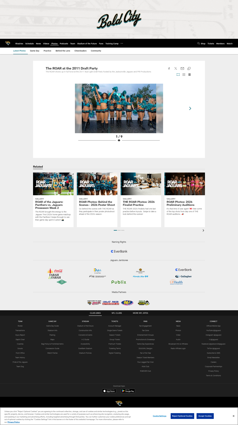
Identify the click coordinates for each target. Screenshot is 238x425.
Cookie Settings (159, 416)
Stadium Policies (85, 353)
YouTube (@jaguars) (213, 330)
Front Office (20, 353)
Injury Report (20, 335)
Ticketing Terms (115, 348)
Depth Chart (20, 339)
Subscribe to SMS (213, 353)
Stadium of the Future (85, 326)
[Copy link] (189, 68)
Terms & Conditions (213, 375)
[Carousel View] (178, 75)
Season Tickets (114, 335)
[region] (119, 416)
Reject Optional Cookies (182, 416)
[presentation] (204, 230)
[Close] (234, 416)
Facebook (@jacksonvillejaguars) (213, 344)
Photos (178, 330)
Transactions (20, 330)
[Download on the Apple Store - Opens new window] (109, 391)
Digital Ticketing (115, 353)
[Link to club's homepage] (7, 43)
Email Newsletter (213, 357)
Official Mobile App (213, 326)
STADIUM (85, 321)
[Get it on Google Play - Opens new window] (128, 392)
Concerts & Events (85, 335)
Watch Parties (52, 353)
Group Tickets (115, 339)
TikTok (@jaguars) (213, 348)
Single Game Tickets (114, 330)
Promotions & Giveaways (145, 339)
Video (178, 335)
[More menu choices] (122, 43)
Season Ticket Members (145, 357)
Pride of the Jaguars (20, 362)
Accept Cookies (205, 416)
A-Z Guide (85, 339)
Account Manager (114, 326)
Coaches (20, 344)
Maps (52, 339)
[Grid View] (184, 75)
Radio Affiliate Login (178, 348)
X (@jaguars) (213, 339)
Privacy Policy (213, 371)
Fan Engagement (145, 326)
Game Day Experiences (145, 344)
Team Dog (20, 366)
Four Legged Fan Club (145, 362)
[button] (115, 230)
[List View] (189, 75)
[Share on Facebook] (169, 70)
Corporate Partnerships (213, 366)
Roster (20, 326)
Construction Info (85, 330)
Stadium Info (52, 330)
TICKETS (114, 321)
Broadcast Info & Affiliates (178, 344)
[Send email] (182, 70)
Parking (52, 335)
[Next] (190, 108)
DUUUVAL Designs (145, 348)
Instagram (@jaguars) (213, 335)
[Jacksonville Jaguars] (119, 403)
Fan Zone (145, 330)
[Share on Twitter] (176, 70)
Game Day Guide (52, 326)
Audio (178, 339)
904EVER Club (145, 371)
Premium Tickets (115, 344)
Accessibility (85, 344)
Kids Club (145, 366)
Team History (20, 357)
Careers (213, 362)
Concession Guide (52, 348)
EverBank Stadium (85, 348)
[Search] (199, 43)
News (178, 326)
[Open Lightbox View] (119, 114)
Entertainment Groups (145, 335)
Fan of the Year (145, 353)
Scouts (20, 348)
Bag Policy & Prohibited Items (52, 344)
